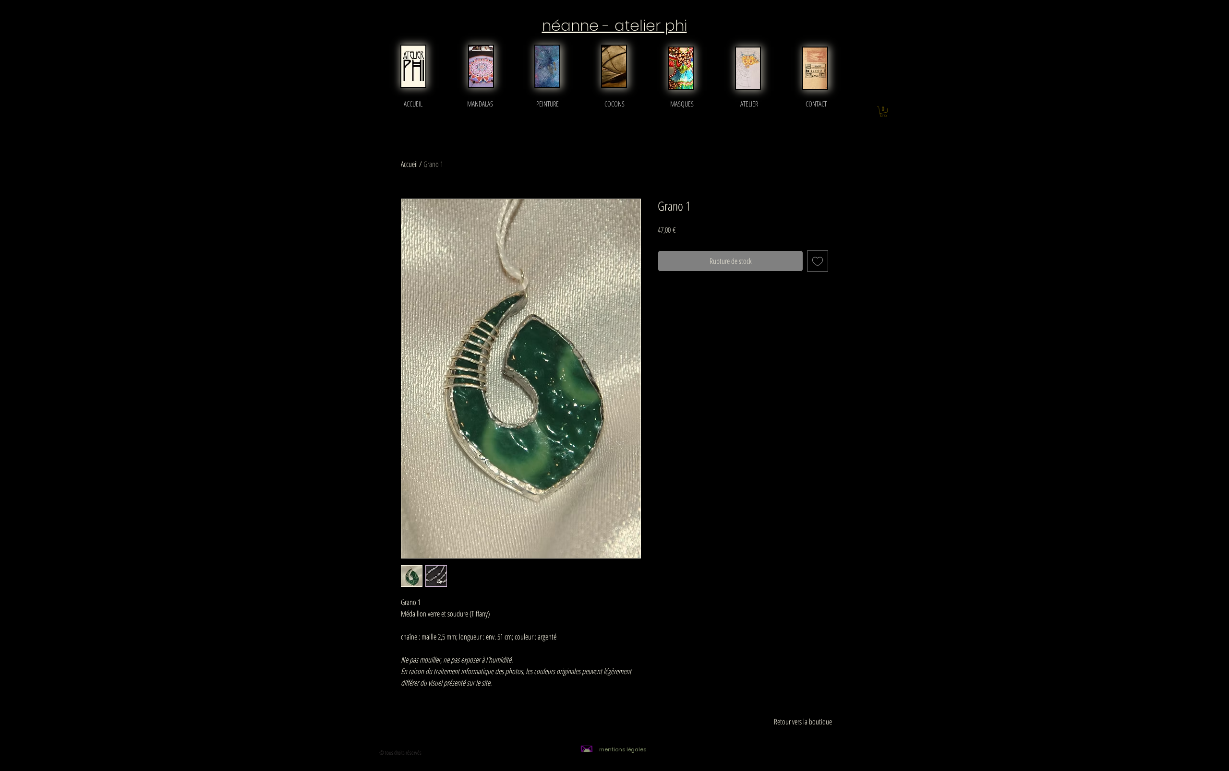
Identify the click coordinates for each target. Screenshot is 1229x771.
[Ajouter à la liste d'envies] (817, 261)
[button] (883, 112)
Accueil (409, 164)
